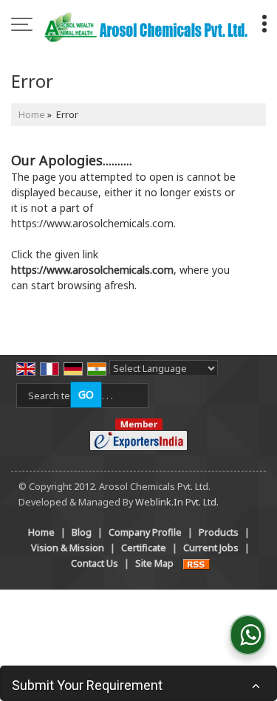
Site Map (154, 563)
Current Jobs (211, 548)
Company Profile (145, 532)
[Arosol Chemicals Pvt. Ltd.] (145, 26)
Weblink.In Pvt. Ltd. (177, 502)
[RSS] (196, 563)
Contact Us (94, 563)
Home (31, 114)
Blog (82, 532)
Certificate (143, 548)
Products (219, 532)
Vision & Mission (67, 548)
